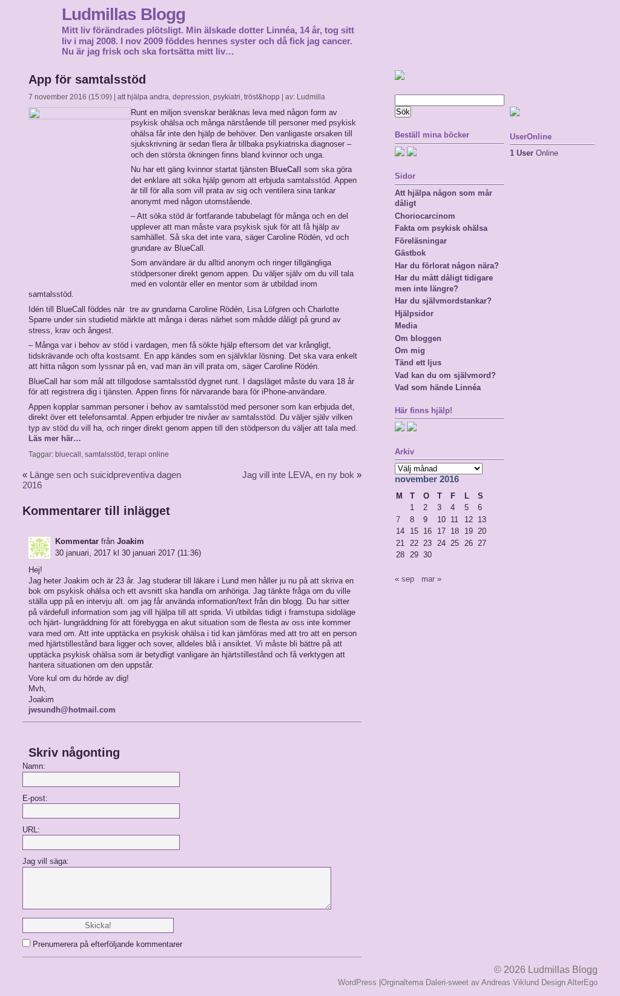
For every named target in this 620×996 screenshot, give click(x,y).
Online (534, 153)
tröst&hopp (262, 97)
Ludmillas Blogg (123, 14)
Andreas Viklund (510, 982)
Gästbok (410, 252)
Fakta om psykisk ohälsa (441, 228)
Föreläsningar (421, 240)
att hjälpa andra (143, 97)
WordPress (357, 982)
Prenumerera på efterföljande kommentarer (107, 944)
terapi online (148, 454)
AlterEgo (582, 982)
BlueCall (286, 169)
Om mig (410, 350)
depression (191, 97)
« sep (404, 578)
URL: (31, 829)
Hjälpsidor (414, 313)
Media (406, 325)
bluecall (68, 454)
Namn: (33, 766)
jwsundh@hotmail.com (72, 709)
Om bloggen (418, 338)
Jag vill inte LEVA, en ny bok (298, 475)
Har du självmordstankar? (443, 300)
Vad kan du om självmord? (445, 375)
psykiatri (226, 97)
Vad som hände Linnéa (438, 387)
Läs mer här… (54, 438)
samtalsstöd (104, 454)
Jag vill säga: (45, 861)
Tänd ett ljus (418, 362)
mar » (431, 578)
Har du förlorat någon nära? (447, 265)
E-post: (35, 798)
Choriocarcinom (425, 216)
